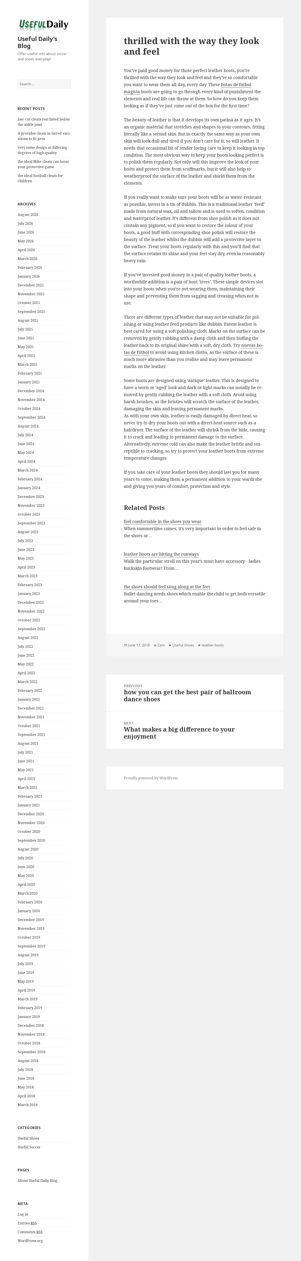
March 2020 (27, 893)
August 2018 (28, 1060)
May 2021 (26, 769)
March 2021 (27, 787)
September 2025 (31, 311)
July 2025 (25, 329)
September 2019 (31, 946)
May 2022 (26, 664)
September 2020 (31, 840)
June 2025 (26, 338)
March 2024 (27, 470)
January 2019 (29, 1016)
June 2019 (26, 972)
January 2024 (29, 487)
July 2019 (25, 963)
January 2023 (29, 593)
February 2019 (30, 1007)
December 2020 (31, 814)
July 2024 (25, 435)
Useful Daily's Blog (37, 42)
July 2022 (25, 646)
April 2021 (26, 778)
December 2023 (31, 496)
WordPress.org (30, 1240)
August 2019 (28, 955)
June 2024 (26, 443)
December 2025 (31, 285)
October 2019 (29, 937)
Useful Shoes (28, 1138)
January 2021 (29, 805)
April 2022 (26, 672)
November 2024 (31, 399)
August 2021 (28, 743)
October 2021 (29, 725)
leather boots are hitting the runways (161, 554)
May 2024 (26, 452)
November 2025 (31, 294)
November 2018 (31, 1034)
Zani (161, 645)
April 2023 (26, 567)
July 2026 (25, 223)
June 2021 (26, 761)
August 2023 (28, 531)
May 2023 (26, 558)
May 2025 (26, 346)
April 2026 (26, 249)
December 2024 (31, 390)
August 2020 (28, 849)
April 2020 (26, 884)
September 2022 (31, 628)
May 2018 (26, 1087)
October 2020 (29, 831)
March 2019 (27, 999)
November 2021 (31, 717)
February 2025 (30, 373)
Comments (30, 1231)
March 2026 (27, 258)
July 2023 (25, 540)
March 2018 (27, 1104)
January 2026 (29, 276)
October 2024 (29, 408)
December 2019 (31, 919)
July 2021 (25, 752)
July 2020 (25, 858)
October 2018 (29, 1043)
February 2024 (30, 479)
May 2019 (26, 981)
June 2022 (26, 655)
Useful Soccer (29, 1147)
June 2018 (26, 1078)
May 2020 (26, 875)
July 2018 (25, 1069)
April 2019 (26, 990)
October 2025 (29, 302)
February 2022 (30, 690)
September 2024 (31, 417)
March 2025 (27, 364)
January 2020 (29, 910)
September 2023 (31, 523)
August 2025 (28, 320)
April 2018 (26, 1096)
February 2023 (30, 584)
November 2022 (31, 611)
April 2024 (26, 461)
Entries (27, 1223)
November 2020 (31, 822)
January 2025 (29, 382)
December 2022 (31, 602)
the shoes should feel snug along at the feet (167, 587)
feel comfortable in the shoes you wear (162, 521)
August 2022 (28, 637)
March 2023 (27, 576)
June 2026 (26, 232)
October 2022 (29, 620)
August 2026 (28, 214)
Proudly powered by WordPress (151, 778)
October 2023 (29, 514)
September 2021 (31, 734)
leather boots (213, 645)
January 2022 (29, 699)
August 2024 (28, 426)
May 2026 (26, 241)
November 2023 (31, 505)
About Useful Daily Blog (38, 1180)
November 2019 (31, 928)
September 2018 (31, 1051)
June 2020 (26, 866)
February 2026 (30, 267)
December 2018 (31, 1025)
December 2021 (31, 708)
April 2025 (26, 355)
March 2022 (27, 681)
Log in (23, 1214)
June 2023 (26, 549)
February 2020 (30, 902)
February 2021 (30, 796)
